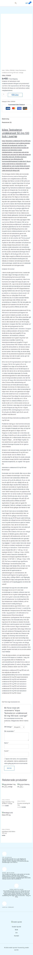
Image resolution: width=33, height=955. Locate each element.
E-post (6, 751)
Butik (16, 930)
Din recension (9, 731)
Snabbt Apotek (16, 927)
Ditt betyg (8, 727)
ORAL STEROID (10, 70)
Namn (6, 743)
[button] (16, 3)
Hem (3, 70)
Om (16, 933)
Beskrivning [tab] (5, 119)
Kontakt (16, 936)
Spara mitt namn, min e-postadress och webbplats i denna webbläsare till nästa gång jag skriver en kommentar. (15, 761)
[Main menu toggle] (4, 3)
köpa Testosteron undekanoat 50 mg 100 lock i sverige (15, 133)
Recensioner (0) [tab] (7, 122)
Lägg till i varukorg (15, 95)
